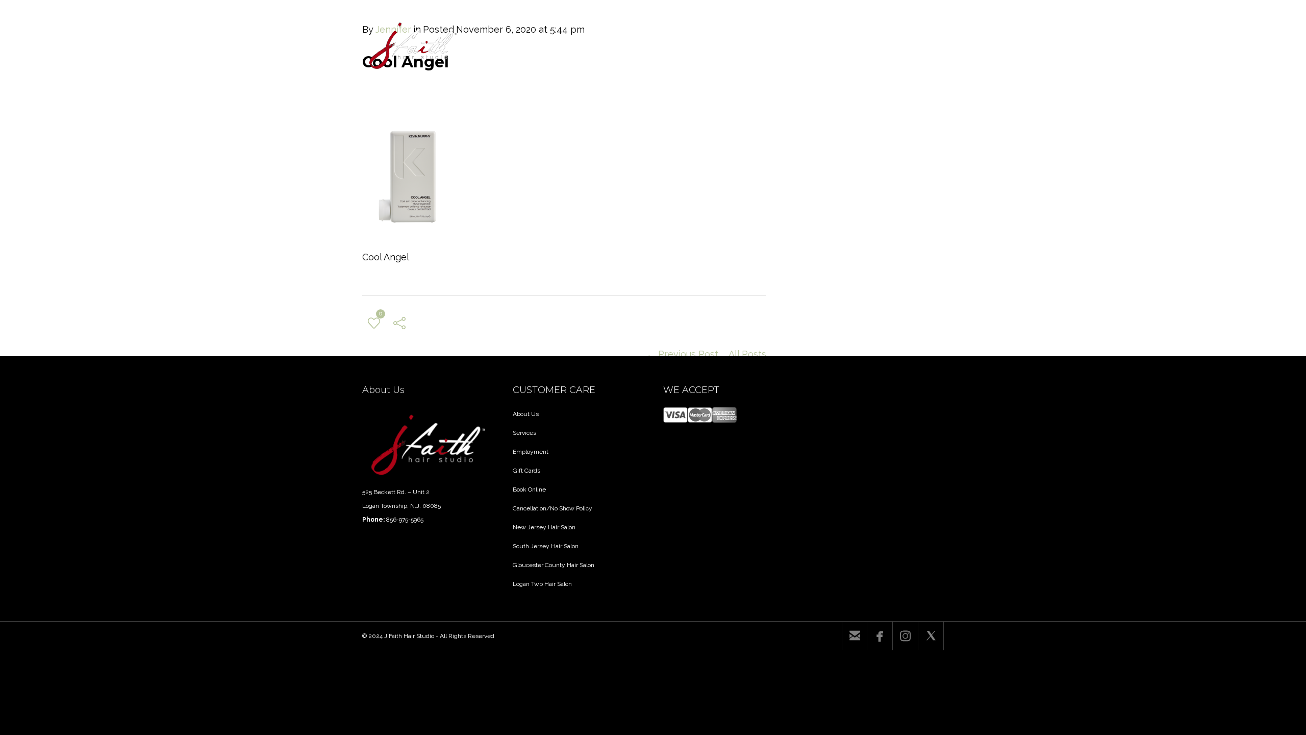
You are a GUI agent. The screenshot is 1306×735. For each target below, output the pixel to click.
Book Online (529, 489)
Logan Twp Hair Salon (542, 583)
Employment (530, 451)
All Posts (747, 354)
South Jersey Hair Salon (546, 546)
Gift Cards (526, 470)
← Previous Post (682, 354)
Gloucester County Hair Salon (553, 565)
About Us (526, 414)
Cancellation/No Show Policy (552, 508)
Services (524, 432)
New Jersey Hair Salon (544, 527)
